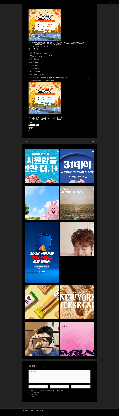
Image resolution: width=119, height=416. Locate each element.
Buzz (34, 46)
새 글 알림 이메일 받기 (34, 394)
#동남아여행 (72, 78)
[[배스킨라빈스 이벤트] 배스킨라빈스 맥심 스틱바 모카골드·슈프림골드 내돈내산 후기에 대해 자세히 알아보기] (42, 302)
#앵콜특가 (67, 78)
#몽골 (34, 80)
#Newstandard (44, 77)
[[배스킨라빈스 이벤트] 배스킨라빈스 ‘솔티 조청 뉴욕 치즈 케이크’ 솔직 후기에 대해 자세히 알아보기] (77, 302)
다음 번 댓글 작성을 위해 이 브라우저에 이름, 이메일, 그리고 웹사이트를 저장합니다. (47, 390)
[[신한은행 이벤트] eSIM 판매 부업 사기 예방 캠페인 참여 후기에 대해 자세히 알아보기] (42, 252)
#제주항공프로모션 (55, 80)
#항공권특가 (31, 78)
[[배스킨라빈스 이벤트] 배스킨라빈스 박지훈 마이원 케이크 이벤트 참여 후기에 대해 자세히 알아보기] (77, 239)
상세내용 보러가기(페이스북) (47, 118)
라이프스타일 (39, 46)
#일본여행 (83, 78)
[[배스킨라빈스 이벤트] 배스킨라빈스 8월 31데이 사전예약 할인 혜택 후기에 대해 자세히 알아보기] (77, 166)
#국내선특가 (62, 78)
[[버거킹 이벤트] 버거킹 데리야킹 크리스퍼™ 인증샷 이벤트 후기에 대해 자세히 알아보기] (42, 338)
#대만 (32, 80)
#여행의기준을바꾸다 (62, 77)
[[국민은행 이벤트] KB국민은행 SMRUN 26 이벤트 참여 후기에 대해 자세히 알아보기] (77, 338)
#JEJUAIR (55, 77)
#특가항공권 (43, 78)
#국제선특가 (56, 78)
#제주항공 (51, 77)
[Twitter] (31, 48)
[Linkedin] (37, 48)
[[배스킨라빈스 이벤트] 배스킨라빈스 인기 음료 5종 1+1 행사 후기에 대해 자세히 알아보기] (42, 166)
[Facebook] (29, 48)
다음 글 (94, 141)
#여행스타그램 (37, 78)
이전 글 (24, 141)
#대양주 (38, 80)
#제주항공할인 (48, 80)
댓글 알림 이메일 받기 (34, 392)
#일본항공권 (77, 78)
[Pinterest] (34, 48)
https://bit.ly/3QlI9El (39, 74)
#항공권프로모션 (49, 78)
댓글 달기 (30, 46)
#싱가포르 (42, 80)
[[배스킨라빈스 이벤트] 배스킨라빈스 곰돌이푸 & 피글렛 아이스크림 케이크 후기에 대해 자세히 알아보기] (42, 202)
